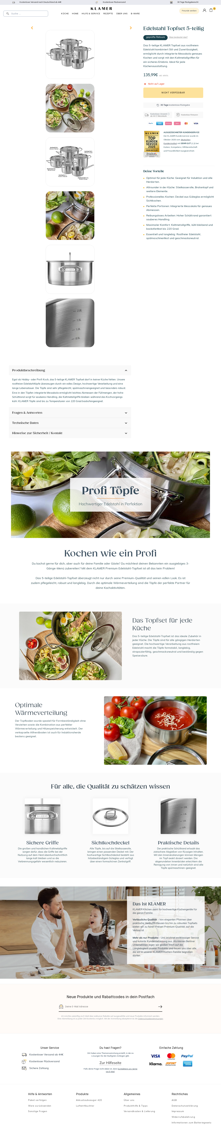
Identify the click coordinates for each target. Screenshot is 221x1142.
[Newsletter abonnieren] (160, 1006)
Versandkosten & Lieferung (139, 1111)
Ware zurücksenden (39, 1106)
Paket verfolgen (37, 1100)
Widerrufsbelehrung (183, 1117)
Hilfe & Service (91, 13)
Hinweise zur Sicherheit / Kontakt (37, 433)
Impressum (178, 1111)
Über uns (122, 13)
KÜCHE (65, 13)
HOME (75, 13)
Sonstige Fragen (37, 1111)
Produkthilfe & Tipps (136, 1106)
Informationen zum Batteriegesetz (192, 1123)
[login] (204, 10)
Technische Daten (25, 423)
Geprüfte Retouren (135, 14)
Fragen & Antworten (27, 412)
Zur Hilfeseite (110, 1062)
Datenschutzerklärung (185, 1106)
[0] (211, 10)
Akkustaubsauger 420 (89, 1100)
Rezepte (108, 13)
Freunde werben (189, 11)
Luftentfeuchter (85, 1106)
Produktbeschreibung (28, 370)
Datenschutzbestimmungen (150, 1019)
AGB (174, 1100)
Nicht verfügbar (173, 93)
